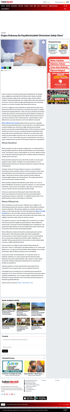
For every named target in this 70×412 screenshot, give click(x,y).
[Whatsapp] (14, 394)
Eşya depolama (47, 407)
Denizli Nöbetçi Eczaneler (31, 380)
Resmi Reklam (5, 8)
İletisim (44, 380)
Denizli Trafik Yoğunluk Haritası (33, 384)
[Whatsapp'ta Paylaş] (7, 68)
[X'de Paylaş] (5, 68)
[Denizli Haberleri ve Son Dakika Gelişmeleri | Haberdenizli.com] (7, 2)
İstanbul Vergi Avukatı (20, 407)
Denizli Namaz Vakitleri (31, 383)
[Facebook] (2, 394)
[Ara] (64, 6)
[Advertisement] (35, 21)
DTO (38, 6)
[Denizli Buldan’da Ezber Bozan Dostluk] (9, 321)
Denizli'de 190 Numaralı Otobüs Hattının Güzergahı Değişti (8, 313)
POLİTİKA (20, 6)
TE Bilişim (67, 404)
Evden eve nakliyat (56, 407)
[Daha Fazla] (10, 68)
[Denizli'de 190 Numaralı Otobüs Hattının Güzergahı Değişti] (9, 306)
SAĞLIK (26, 6)
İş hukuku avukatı (4, 407)
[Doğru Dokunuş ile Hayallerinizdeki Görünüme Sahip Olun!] (23, 53)
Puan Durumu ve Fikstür (31, 386)
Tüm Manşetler (29, 387)
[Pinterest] (7, 394)
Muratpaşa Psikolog (38, 407)
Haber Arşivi (28, 391)
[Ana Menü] (65, 8)
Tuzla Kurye (11, 407)
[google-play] (41, 398)
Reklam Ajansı (29, 407)
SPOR (31, 6)
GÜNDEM (3, 32)
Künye (58, 380)
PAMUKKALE (44, 6)
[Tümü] (44, 358)
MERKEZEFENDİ (53, 6)
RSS (4, 404)
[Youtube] (12, 394)
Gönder (5, 351)
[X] (4, 394)
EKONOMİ (14, 6)
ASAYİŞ (3, 6)
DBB (35, 6)
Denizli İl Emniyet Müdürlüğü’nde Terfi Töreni (36, 328)
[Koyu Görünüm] (67, 6)
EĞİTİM (8, 6)
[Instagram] (9, 394)
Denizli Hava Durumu (30, 381)
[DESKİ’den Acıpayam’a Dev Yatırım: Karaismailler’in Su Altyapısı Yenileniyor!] (23, 306)
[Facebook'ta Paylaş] (2, 68)
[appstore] (29, 398)
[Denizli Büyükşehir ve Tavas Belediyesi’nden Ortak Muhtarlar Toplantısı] (23, 321)
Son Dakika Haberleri (30, 389)
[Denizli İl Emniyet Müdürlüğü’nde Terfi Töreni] (38, 321)
